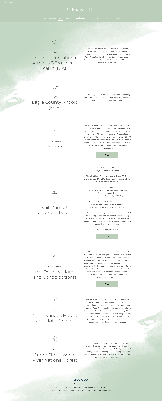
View (107, 155)
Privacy (104, 390)
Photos (91, 18)
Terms (109, 390)
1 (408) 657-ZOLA (102, 387)
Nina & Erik (81, 10)
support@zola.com (89, 387)
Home (43, 18)
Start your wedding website (59, 390)
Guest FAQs (67, 387)
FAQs (112, 18)
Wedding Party (80, 18)
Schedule (52, 18)
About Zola (58, 387)
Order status (77, 387)
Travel (60, 18)
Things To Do (102, 18)
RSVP (119, 18)
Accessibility (97, 390)
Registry (69, 18)
